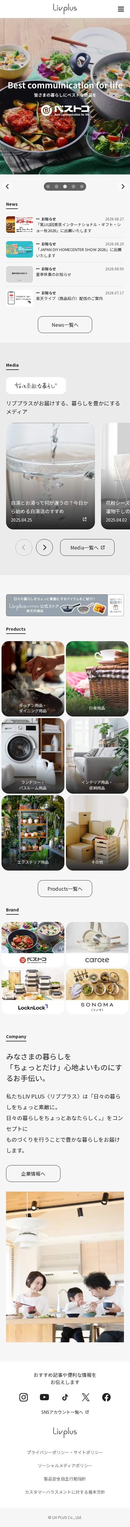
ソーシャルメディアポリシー (65, 1465)
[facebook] (106, 1397)
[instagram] (23, 1397)
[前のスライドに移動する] (7, 186)
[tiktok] (65, 1397)
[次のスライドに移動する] (123, 186)
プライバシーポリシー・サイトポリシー (65, 1452)
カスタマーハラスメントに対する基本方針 (65, 1492)
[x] (85, 1397)
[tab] (48, 186)
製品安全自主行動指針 (65, 1479)
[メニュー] (121, 9)
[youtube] (44, 1397)
